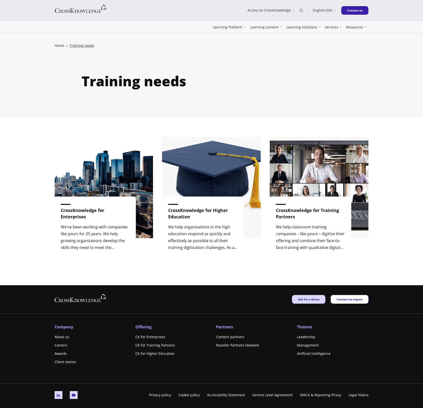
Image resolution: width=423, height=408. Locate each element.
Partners (224, 327)
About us (62, 336)
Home (59, 45)
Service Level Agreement (272, 395)
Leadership (306, 336)
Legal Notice (359, 395)
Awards (61, 353)
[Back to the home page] (80, 8)
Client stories (65, 361)
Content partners (230, 336)
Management (308, 345)
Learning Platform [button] (227, 27)
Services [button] (331, 27)
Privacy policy (160, 395)
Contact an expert (349, 299)
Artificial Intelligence (313, 353)
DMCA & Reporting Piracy (320, 395)
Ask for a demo (308, 299)
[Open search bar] (301, 10)
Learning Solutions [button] (301, 27)
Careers (61, 345)
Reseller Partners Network (237, 345)
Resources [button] (354, 27)
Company (64, 327)
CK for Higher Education (155, 353)
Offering (143, 327)
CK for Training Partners (155, 345)
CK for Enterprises (150, 336)
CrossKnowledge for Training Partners (307, 213)
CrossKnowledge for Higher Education (198, 213)
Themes (304, 327)
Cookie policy (189, 395)
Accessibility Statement (226, 395)
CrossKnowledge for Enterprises (82, 213)
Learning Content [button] (264, 27)
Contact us (356, 10)
